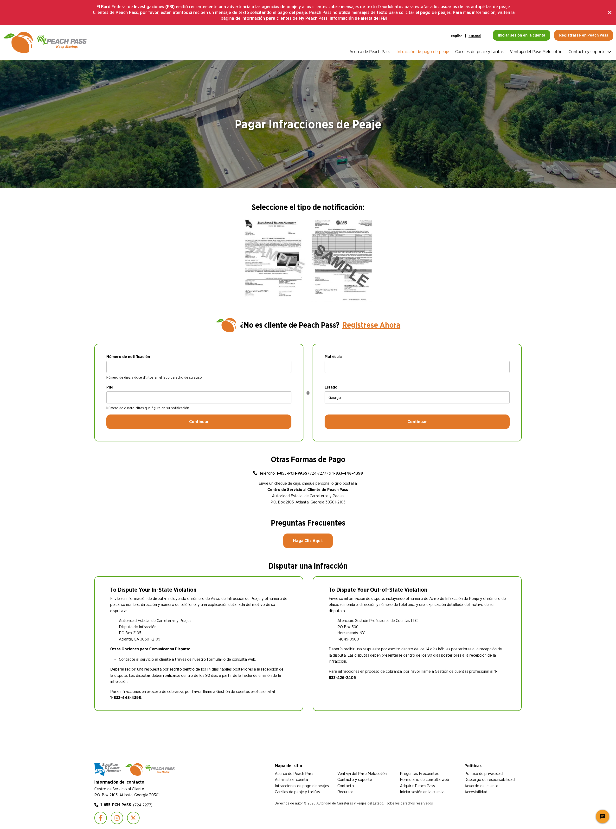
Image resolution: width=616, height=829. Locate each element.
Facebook (100, 818)
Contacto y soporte (354, 779)
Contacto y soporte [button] (587, 51)
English (456, 35)
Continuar (199, 421)
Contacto (345, 785)
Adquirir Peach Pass (417, 785)
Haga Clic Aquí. (308, 540)
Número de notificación (128, 356)
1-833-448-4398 (347, 473)
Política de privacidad (483, 773)
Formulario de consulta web (424, 779)
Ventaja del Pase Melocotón (536, 51)
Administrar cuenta (291, 779)
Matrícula (333, 356)
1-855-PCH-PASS (291, 473)
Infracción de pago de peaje (423, 51)
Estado (331, 387)
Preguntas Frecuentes (419, 773)
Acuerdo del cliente (481, 785)
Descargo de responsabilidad (489, 779)
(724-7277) (126, 804)
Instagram (117, 818)
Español (474, 35)
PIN (109, 387)
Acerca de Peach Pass (369, 51)
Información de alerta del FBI (358, 18)
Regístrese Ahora (371, 325)
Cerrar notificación (610, 12)
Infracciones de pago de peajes (302, 785)
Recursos (345, 791)
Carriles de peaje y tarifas (479, 51)
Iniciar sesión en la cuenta (422, 791)
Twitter (133, 818)
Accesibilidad (475, 791)
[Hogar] (45, 42)
